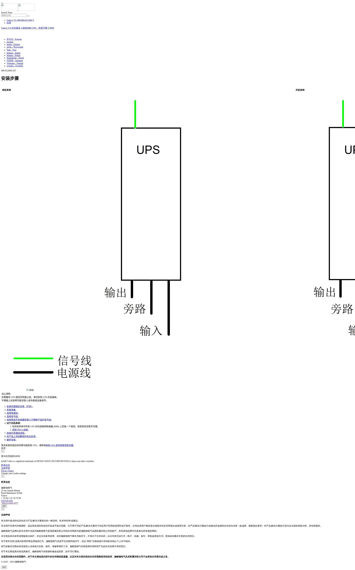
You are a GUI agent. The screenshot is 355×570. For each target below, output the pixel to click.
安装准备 (11, 410)
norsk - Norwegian (15, 47)
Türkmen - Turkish (15, 63)
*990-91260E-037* (9, 503)
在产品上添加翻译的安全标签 (21, 436)
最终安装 (11, 440)
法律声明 (5, 468)
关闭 (4, 506)
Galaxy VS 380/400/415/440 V (20, 20)
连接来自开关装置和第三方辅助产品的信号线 (29, 420)
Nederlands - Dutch (15, 58)
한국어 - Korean (14, 39)
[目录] (2, 31)
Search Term (6, 12)
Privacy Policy (7, 471)
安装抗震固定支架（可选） (19, 406)
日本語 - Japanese (15, 60)
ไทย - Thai (11, 50)
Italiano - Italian (13, 53)
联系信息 (5, 465)
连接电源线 (12, 413)
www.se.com (7, 500)
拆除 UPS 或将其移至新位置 (59, 445)
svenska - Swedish (15, 66)
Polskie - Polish (13, 55)
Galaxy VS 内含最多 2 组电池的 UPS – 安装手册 (24, 28)
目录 (9, 23)
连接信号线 (12, 416)
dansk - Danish (13, 44)
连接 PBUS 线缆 (20, 430)
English (10, 42)
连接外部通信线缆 (15, 433)
